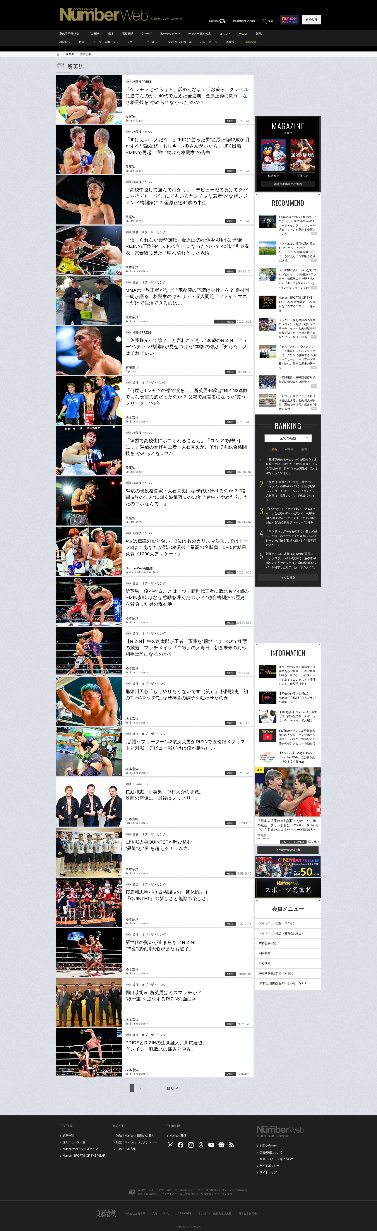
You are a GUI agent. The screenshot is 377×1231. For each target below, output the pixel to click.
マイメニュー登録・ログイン (277, 923)
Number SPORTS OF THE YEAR (84, 1155)
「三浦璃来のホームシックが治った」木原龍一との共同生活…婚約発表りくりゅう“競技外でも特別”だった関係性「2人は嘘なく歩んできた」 (291, 466)
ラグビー (132, 42)
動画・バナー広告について (277, 1159)
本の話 (202, 1213)
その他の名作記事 (288, 850)
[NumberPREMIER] (289, 19)
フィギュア (153, 42)
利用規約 (264, 953)
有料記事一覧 (267, 943)
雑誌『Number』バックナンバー (136, 1142)
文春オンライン (161, 1213)
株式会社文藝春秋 (134, 1213)
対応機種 (264, 963)
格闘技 (63, 42)
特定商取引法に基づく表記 (276, 973)
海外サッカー (168, 33)
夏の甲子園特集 (69, 33)
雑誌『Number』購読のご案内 (135, 1135)
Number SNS (178, 1135)
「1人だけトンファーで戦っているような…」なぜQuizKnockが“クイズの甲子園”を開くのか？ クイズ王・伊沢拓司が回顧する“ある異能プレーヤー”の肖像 (291, 515)
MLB (110, 33)
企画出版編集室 (222, 1213)
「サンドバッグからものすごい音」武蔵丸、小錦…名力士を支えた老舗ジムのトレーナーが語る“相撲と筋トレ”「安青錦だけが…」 (291, 538)
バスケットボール (180, 42)
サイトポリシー (269, 1165)
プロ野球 (93, 33)
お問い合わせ (268, 1145)
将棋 (81, 42)
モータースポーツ (104, 42)
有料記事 (251, 42)
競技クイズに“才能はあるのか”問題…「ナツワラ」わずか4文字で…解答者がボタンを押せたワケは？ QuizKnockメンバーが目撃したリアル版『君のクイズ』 (292, 560)
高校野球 (127, 33)
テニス (243, 33)
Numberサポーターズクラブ (80, 1149)
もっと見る (288, 577)
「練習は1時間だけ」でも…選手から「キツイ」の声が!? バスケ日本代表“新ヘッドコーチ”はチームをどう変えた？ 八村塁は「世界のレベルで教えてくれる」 (290, 491)
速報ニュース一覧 (74, 1142)
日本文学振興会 (247, 1213)
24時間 (289, 449)
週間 (304, 449)
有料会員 (311, 19)
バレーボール (208, 42)
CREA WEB (184, 1213)
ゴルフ (223, 33)
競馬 (259, 33)
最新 (274, 449)
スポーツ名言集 (126, 1149)
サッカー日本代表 (199, 33)
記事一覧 (68, 1135)
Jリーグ (147, 33)
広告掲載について (271, 1152)
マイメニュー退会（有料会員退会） (281, 933)
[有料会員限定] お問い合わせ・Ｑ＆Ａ (283, 983)
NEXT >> (173, 1088)
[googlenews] (221, 1145)
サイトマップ (268, 1172)
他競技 (230, 42)
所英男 (70, 54)
